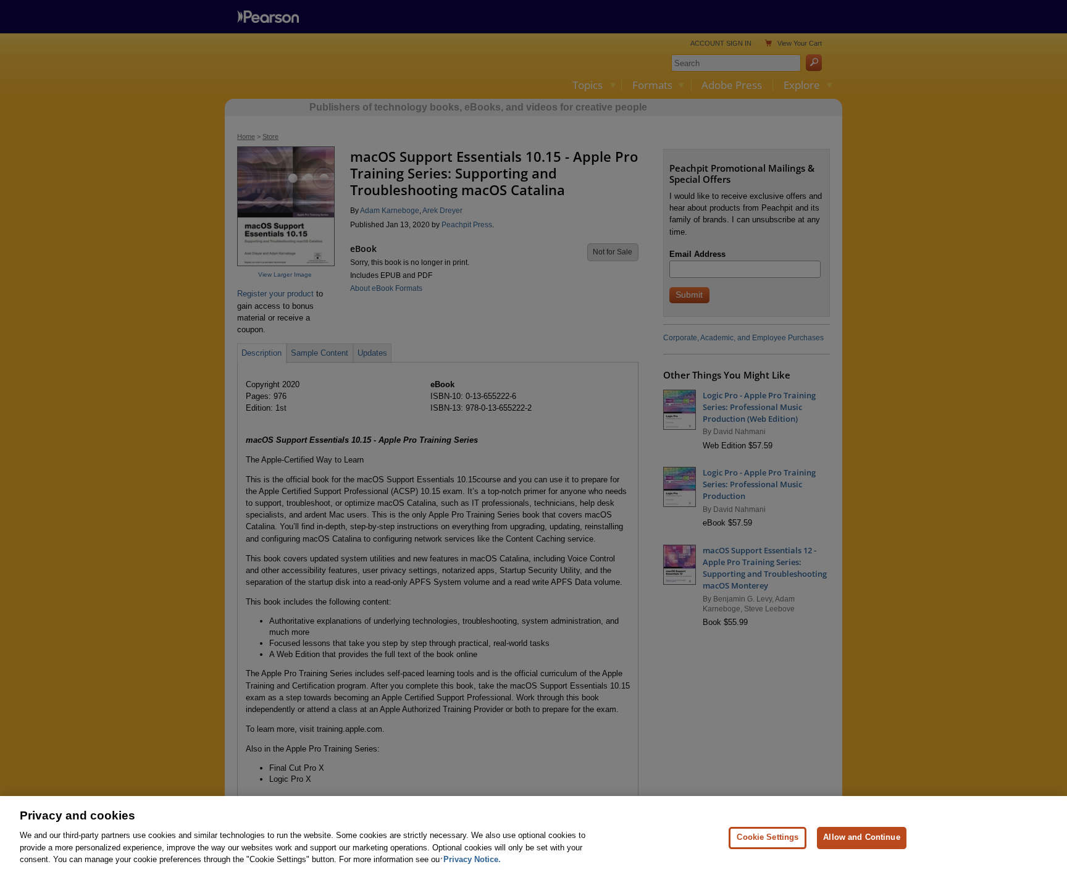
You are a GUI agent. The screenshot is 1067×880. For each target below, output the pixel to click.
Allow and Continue (861, 837)
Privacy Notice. (472, 859)
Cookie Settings (767, 837)
